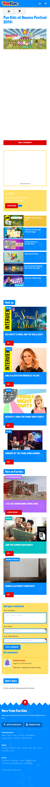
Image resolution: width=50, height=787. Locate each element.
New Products (27, 738)
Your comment (9, 610)
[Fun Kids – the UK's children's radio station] (12, 3)
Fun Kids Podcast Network (12, 763)
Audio (15, 735)
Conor (39, 748)
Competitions (30, 735)
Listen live (11, 206)
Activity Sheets (7, 738)
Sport (9, 735)
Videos (21, 735)
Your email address (10, 636)
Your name (7, 626)
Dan (30, 748)
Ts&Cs (22, 760)
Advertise (15, 760)
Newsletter (34, 724)
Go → (9, 343)
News (4, 735)
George (25, 748)
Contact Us (6, 760)
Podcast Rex (28, 763)
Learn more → (13, 512)
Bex (34, 748)
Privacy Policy (31, 760)
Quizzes (17, 738)
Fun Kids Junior (8, 751)
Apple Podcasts (14, 724)
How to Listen (15, 748)
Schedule (5, 748)
